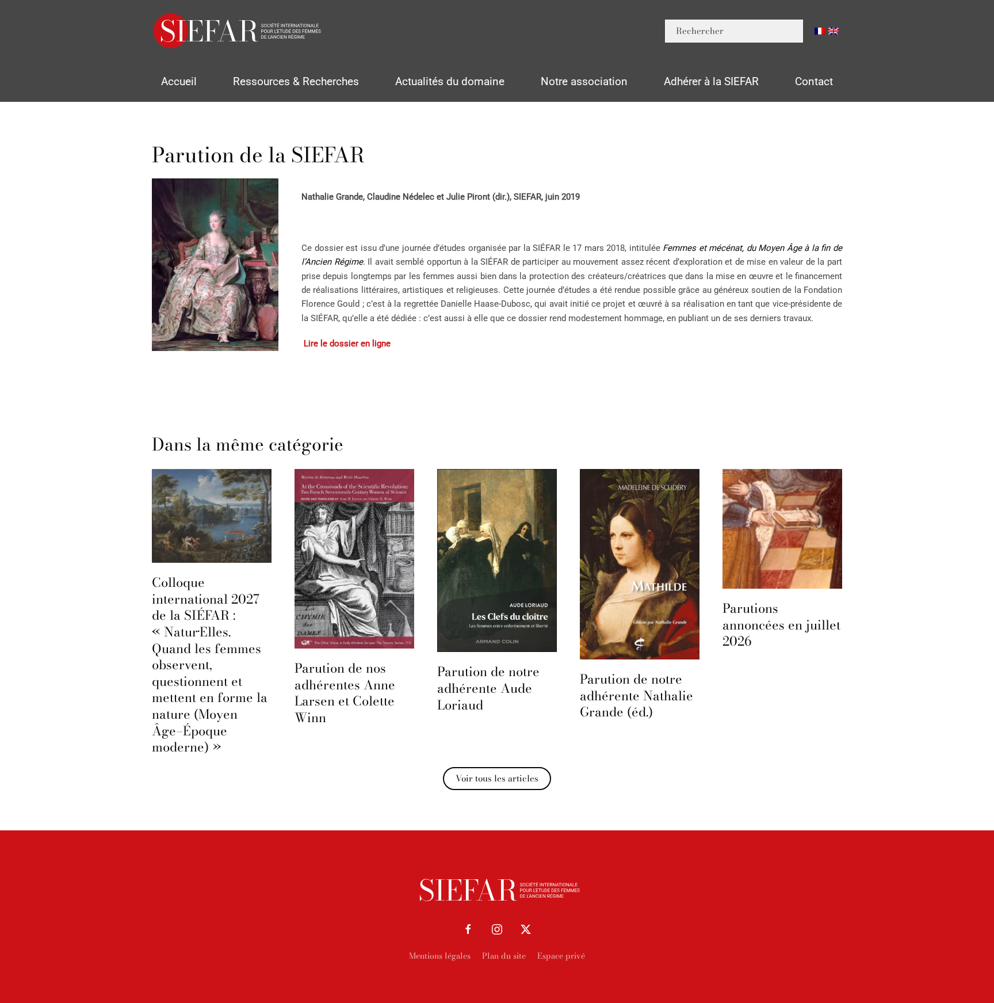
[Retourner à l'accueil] (238, 31)
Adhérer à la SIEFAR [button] (711, 81)
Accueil (179, 81)
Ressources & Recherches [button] (296, 81)
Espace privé (561, 955)
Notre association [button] (584, 81)
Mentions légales (440, 955)
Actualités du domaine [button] (449, 81)
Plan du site (504, 955)
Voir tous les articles (497, 778)
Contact (814, 81)
